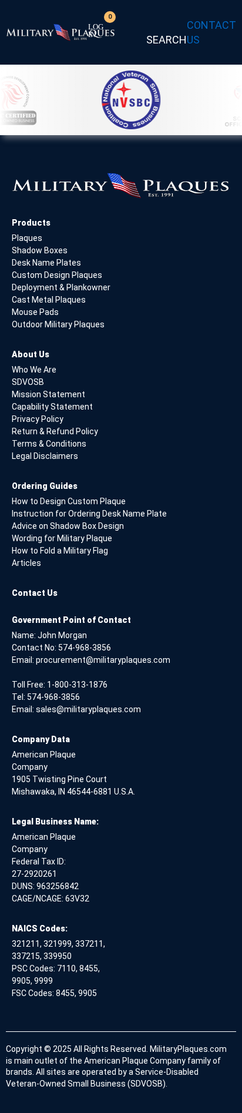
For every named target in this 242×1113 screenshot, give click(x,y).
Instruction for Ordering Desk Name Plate (89, 513)
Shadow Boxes (40, 250)
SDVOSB (28, 382)
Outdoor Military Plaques (58, 324)
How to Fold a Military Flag (60, 550)
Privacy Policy (37, 419)
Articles (26, 563)
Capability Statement (52, 406)
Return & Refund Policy (55, 431)
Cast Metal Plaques (49, 299)
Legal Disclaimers (45, 456)
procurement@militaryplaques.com (103, 660)
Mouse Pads (35, 312)
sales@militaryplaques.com (88, 709)
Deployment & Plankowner (61, 287)
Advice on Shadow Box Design (68, 526)
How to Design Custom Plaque (69, 501)
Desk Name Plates (46, 262)
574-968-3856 (84, 647)
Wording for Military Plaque (62, 538)
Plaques (27, 238)
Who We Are (34, 369)
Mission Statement (48, 394)
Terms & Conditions (49, 443)
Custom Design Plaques (57, 275)
